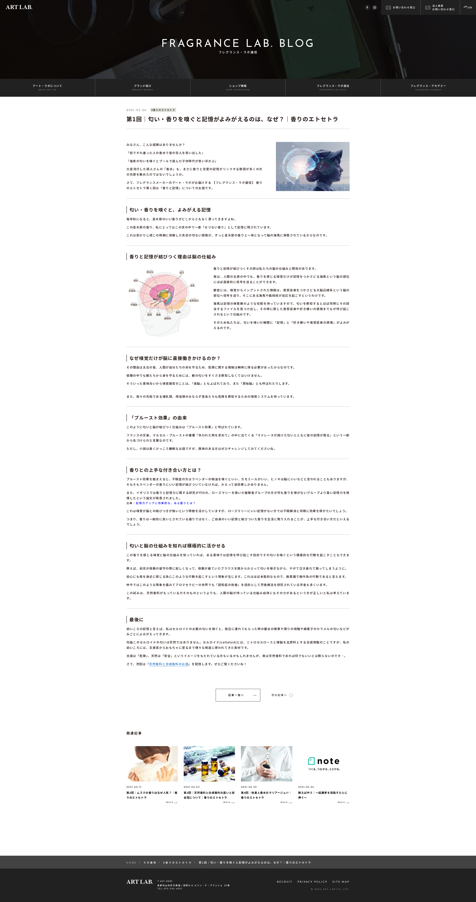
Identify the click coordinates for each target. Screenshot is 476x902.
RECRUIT (284, 882)
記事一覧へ (236, 695)
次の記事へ (279, 695)
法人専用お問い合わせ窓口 (443, 7)
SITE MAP (341, 882)
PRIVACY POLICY (312, 882)
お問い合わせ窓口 (404, 7)
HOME (131, 862)
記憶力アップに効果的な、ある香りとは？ (166, 503)
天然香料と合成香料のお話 (168, 664)
